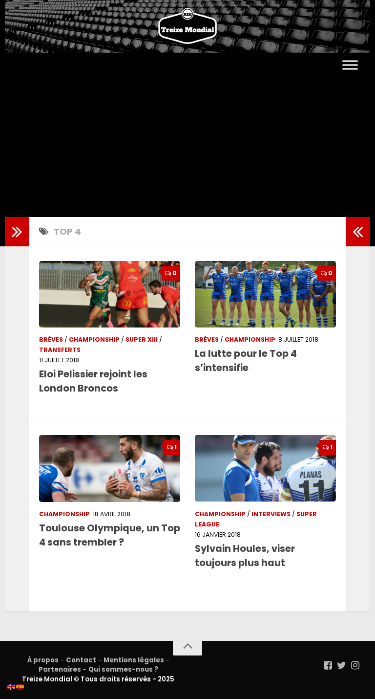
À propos (43, 660)
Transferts (60, 350)
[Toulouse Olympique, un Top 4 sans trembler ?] (109, 468)
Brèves (51, 339)
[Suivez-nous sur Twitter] (342, 665)
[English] (11, 686)
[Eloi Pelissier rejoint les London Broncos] (109, 294)
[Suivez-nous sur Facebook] (328, 665)
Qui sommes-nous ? (123, 669)
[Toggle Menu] (350, 65)
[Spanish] (20, 686)
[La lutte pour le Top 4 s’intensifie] (265, 294)
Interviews (271, 514)
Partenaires (60, 669)
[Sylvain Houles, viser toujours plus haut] (265, 468)
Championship (94, 339)
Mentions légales (134, 660)
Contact (81, 660)
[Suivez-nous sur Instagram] (355, 665)
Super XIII (141, 339)
